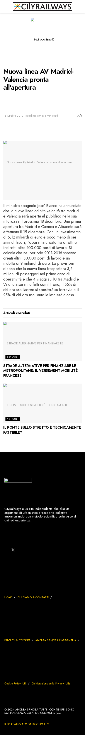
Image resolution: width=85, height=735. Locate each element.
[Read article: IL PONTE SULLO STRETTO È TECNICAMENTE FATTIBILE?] (42, 403)
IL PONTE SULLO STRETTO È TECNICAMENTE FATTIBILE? (42, 430)
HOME (8, 597)
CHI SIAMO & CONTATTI (33, 597)
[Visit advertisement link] (42, 42)
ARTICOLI (12, 357)
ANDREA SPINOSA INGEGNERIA (55, 640)
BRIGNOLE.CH (41, 724)
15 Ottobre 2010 (13, 116)
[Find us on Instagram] (20, 550)
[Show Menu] (5, 6)
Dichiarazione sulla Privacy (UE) (51, 683)
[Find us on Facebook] (5, 550)
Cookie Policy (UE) (15, 683)
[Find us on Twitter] (13, 550)
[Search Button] (80, 6)
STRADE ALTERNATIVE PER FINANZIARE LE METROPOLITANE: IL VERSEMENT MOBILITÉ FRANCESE (40, 370)
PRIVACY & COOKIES (17, 640)
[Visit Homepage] (42, 6)
